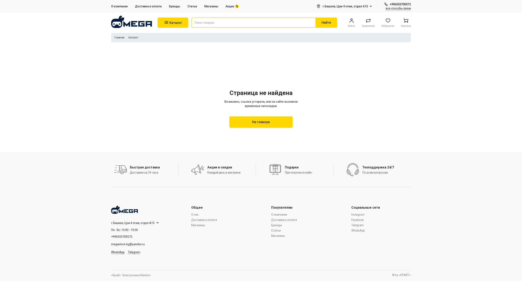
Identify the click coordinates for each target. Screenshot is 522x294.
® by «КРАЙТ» (401, 275)
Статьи (192, 6)
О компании (119, 6)
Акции (230, 6)
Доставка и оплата (148, 6)
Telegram (134, 252)
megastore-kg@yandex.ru (128, 244)
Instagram (358, 214)
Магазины (211, 6)
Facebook (357, 220)
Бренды (174, 6)
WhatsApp (118, 252)
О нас (195, 214)
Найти (326, 22)
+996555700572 (400, 4)
